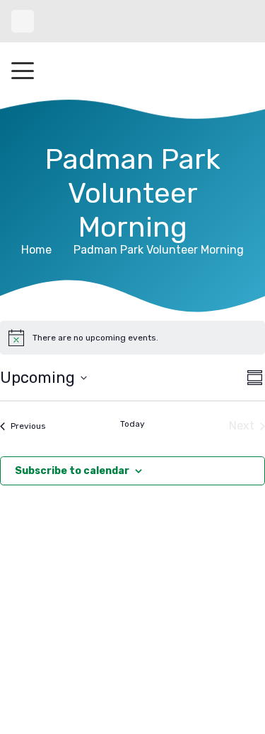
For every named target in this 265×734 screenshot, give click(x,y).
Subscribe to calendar (72, 471)
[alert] (132, 338)
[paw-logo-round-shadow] (132, 70)
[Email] (22, 21)
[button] (22, 70)
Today (132, 424)
